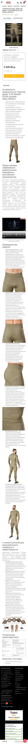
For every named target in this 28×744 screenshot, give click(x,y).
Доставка (17, 684)
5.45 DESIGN (16, 55)
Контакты (17, 672)
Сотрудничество (19, 676)
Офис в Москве (19, 674)
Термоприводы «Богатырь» (19, 679)
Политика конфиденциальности (20, 686)
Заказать (14, 76)
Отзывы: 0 (16, 14)
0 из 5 (11, 14)
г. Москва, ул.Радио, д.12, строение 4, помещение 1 (6, 685)
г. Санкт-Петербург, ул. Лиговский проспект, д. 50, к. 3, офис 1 (7, 692)
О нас (16, 682)
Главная (4, 6)
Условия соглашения (20, 689)
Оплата (17, 691)
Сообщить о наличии (20, 741)
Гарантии (17, 670)
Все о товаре (7, 18)
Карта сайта (18, 693)
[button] (9, 47)
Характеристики (18, 18)
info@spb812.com (5, 681)
